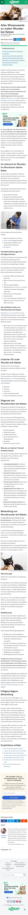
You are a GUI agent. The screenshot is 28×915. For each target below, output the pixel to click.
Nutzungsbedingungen (20, 864)
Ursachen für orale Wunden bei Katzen (12, 56)
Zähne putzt (4, 684)
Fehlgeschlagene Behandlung (10, 62)
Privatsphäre (8, 864)
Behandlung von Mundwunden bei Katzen (13, 60)
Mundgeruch (7, 247)
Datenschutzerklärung (7, 808)
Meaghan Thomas (11, 98)
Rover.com (9, 905)
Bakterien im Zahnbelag (12, 378)
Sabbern (6, 240)
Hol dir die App (20, 866)
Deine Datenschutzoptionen (15, 897)
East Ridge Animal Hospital (8, 100)
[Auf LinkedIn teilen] (20, 39)
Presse (8, 870)
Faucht (5, 298)
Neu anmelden (14, 797)
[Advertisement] (14, 119)
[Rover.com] (14, 2)
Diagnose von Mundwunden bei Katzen (12, 58)
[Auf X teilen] (18, 39)
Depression (18, 287)
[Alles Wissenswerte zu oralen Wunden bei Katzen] (14, 12)
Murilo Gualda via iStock (21, 229)
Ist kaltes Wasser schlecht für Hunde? (14, 757)
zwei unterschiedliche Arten (14, 313)
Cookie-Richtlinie (19, 863)
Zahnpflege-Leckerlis (17, 684)
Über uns (8, 863)
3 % (9, 105)
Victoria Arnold (3, 836)
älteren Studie (9, 597)
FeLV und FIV (19, 484)
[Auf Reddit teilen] (23, 39)
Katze (6, 270)
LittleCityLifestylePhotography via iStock (17, 570)
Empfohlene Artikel (7, 65)
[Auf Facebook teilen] (15, 39)
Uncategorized (20, 34)
